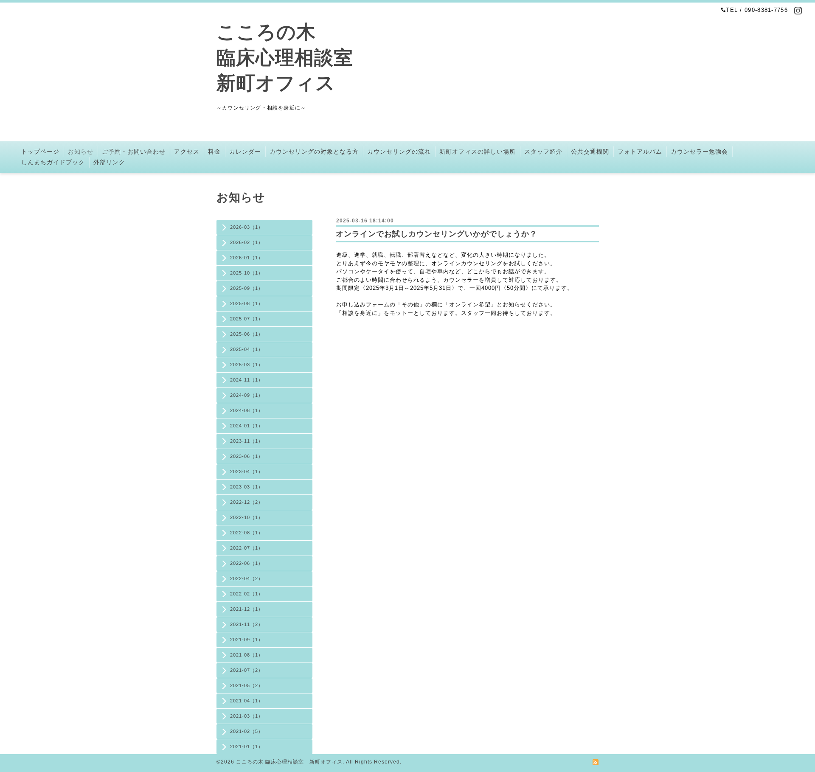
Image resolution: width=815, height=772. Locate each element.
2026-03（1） (246, 227)
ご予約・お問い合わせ (134, 151)
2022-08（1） (246, 532)
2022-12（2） (246, 502)
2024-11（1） (246, 379)
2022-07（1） (246, 547)
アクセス (187, 151)
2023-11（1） (246, 441)
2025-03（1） (246, 364)
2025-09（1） (246, 288)
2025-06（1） (246, 334)
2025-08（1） (246, 303)
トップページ (40, 151)
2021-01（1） (246, 746)
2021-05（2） (246, 685)
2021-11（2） (246, 624)
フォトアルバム (640, 151)
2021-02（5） (246, 731)
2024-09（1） (246, 395)
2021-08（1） (246, 654)
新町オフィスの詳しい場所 (477, 151)
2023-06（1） (246, 456)
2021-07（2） (246, 670)
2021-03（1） (246, 716)
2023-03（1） (246, 486)
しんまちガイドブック (53, 162)
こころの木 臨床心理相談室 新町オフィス (284, 57)
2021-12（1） (246, 609)
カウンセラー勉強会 (699, 151)
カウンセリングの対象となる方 (314, 151)
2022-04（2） (246, 578)
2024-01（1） (246, 425)
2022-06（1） (246, 563)
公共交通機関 (590, 151)
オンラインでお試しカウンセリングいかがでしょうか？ (436, 234)
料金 (214, 151)
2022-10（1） (246, 517)
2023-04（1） (246, 471)
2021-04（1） (246, 700)
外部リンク (109, 162)
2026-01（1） (246, 257)
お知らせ (80, 151)
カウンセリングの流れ (399, 151)
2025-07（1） (246, 318)
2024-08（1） (246, 410)
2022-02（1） (246, 593)
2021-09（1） (246, 639)
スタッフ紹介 (543, 151)
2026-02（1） (246, 242)
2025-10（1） (246, 272)
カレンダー (245, 151)
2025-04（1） (246, 349)
